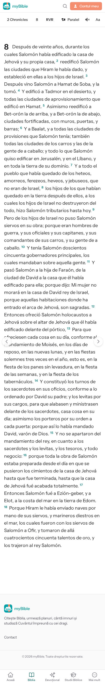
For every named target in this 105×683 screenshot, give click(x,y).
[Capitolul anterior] (6, 341)
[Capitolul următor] (98, 341)
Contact (10, 637)
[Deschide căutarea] (65, 6)
